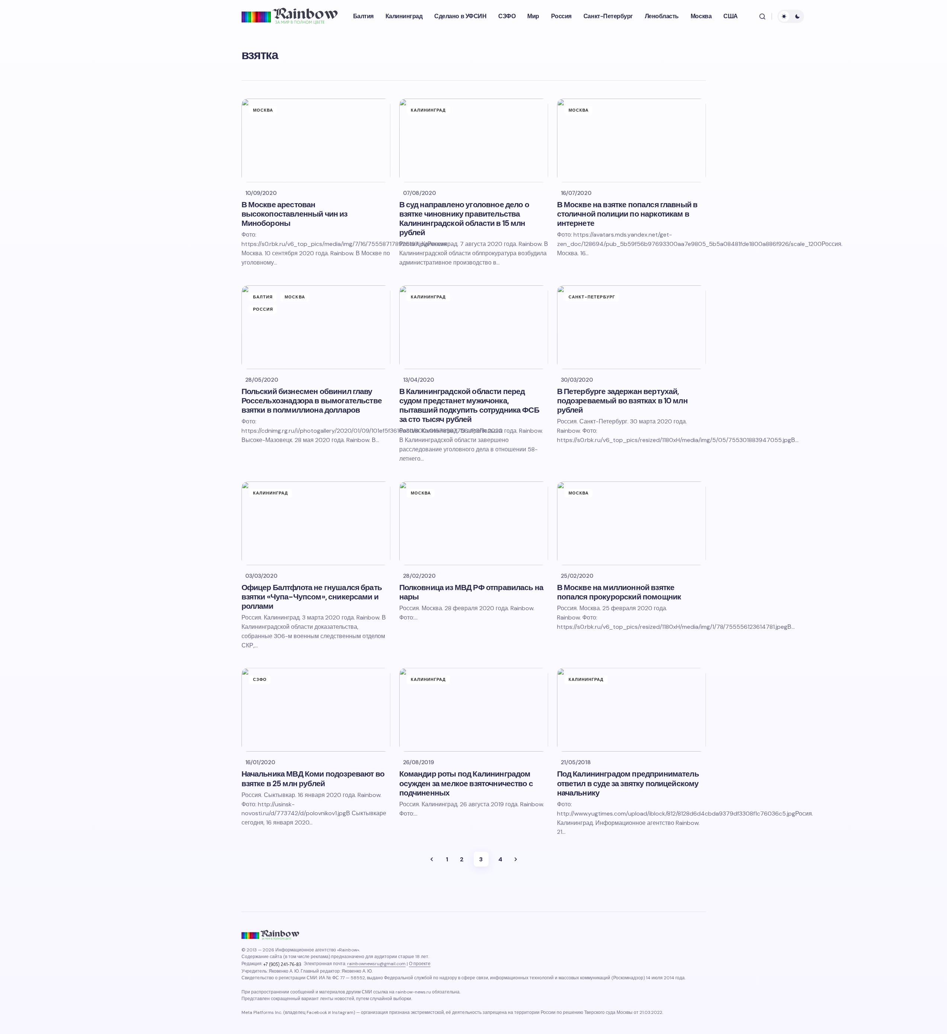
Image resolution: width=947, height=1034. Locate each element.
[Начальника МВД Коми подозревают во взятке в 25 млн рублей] (315, 710)
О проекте (420, 964)
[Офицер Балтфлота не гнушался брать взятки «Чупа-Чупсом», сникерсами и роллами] (315, 523)
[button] (762, 16)
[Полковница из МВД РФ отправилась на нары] (473, 523)
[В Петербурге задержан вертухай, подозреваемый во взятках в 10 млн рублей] (631, 327)
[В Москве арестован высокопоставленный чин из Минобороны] (315, 140)
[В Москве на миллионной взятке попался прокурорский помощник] (631, 523)
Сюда (516, 859)
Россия (263, 309)
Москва (263, 110)
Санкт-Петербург (592, 297)
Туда (431, 859)
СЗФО (260, 679)
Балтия (263, 297)
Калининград (428, 110)
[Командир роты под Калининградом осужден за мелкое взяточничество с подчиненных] (473, 710)
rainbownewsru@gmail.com (376, 964)
